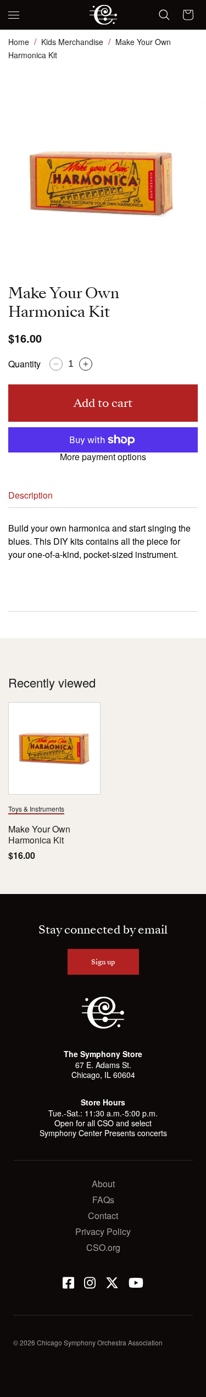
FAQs (103, 1199)
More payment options (103, 456)
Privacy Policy (103, 1231)
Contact (103, 1215)
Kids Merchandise (72, 41)
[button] (14, 15)
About (103, 1183)
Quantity (24, 363)
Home (18, 41)
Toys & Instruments (36, 808)
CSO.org (103, 1247)
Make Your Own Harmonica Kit (39, 835)
